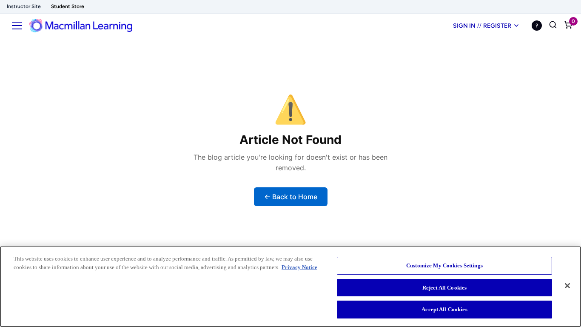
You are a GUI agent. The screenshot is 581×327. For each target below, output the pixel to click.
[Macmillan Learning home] (80, 25)
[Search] (553, 25)
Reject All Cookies (444, 287)
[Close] (567, 285)
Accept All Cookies (444, 309)
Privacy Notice (299, 267)
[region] (290, 286)
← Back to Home (290, 196)
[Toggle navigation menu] (17, 25)
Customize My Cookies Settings (444, 265)
